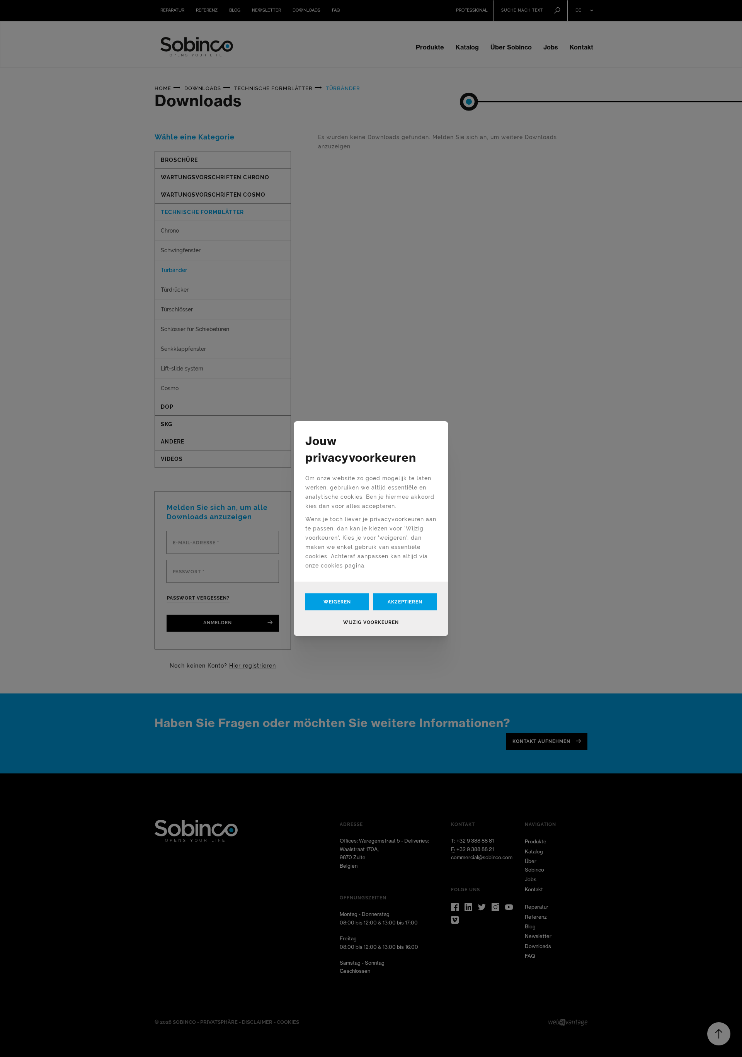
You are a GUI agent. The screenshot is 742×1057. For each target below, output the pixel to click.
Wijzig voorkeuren (371, 622)
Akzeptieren (405, 601)
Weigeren (337, 601)
